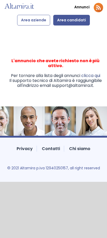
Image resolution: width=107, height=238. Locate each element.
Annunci (82, 7)
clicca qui (90, 76)
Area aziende (33, 20)
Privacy (25, 149)
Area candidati (71, 20)
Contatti (51, 149)
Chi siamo (79, 149)
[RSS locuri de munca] (98, 7)
